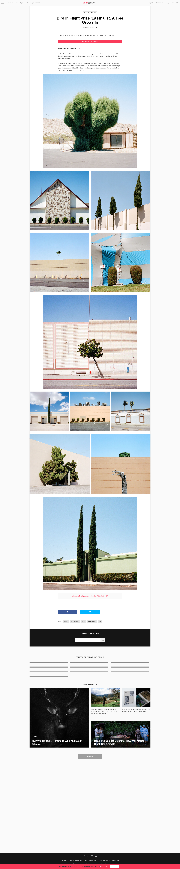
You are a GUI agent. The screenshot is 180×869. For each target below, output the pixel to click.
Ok (114, 866)
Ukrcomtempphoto (104, 860)
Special (22, 3)
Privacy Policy (104, 866)
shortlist (83, 621)
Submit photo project (76, 860)
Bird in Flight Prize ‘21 (33, 3)
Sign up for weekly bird (90, 633)
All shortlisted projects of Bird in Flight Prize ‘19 (90, 596)
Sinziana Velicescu (92, 621)
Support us (151, 3)
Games (10, 3)
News (16, 3)
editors (106, 864)
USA (100, 621)
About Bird (64, 860)
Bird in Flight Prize (75, 621)
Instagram (94, 41)
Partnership (159, 3)
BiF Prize (66, 621)
